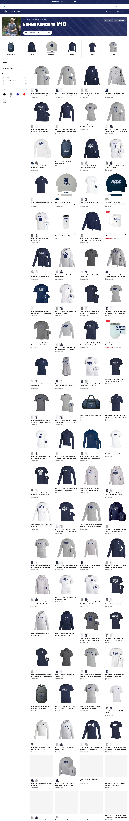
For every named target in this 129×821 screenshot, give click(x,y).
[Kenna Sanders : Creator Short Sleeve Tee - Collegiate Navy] (36, 236)
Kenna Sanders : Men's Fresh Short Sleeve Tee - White (116, 166)
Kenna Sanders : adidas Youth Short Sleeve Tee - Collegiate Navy (41, 312)
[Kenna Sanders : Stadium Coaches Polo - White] (32, 199)
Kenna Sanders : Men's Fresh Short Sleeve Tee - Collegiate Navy (41, 130)
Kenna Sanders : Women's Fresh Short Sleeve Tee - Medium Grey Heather (40, 566)
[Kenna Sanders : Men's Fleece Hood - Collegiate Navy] (61, 272)
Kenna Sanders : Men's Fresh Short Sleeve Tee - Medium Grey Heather (41, 94)
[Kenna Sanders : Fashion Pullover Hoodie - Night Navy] (61, 345)
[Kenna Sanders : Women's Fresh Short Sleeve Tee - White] (57, 526)
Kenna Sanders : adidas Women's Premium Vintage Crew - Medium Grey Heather (115, 276)
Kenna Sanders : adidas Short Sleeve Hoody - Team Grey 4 (39, 344)
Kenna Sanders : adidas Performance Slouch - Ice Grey (65, 203)
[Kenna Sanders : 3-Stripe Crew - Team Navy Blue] (82, 563)
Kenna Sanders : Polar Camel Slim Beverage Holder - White (65, 235)
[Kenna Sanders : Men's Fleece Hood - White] (86, 90)
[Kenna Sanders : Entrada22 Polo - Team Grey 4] (36, 381)
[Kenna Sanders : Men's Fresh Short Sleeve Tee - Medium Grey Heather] (32, 126)
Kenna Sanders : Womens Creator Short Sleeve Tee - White (90, 203)
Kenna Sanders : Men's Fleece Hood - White (64, 275)
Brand (3, 73)
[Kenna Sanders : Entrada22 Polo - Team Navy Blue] (86, 272)
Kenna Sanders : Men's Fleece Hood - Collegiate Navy (89, 94)
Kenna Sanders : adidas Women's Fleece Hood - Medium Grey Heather (65, 784)
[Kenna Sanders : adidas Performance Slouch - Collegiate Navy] (57, 199)
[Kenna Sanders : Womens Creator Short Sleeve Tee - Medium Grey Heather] (82, 199)
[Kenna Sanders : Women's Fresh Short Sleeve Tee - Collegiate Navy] (82, 381)
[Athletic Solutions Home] (4, 6)
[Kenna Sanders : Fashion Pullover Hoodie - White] (57, 345)
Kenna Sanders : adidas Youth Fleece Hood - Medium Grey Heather (114, 94)
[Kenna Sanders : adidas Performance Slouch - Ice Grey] (107, 199)
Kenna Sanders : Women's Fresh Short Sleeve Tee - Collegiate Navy (66, 530)
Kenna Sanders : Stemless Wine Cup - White (115, 344)
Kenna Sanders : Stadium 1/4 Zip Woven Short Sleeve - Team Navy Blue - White (115, 416)
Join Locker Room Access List (37, 32)
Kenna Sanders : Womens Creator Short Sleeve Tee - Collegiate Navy (41, 675)
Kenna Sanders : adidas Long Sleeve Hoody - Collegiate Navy (90, 457)
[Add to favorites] (125, 11)
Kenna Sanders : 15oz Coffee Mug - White (116, 235)
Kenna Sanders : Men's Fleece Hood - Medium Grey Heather (89, 489)
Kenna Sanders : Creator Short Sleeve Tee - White (40, 239)
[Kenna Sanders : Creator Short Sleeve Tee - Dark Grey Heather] (32, 236)
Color (3, 89)
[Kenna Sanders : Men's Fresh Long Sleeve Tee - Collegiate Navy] (57, 90)
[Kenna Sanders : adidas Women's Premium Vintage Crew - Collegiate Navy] (107, 272)
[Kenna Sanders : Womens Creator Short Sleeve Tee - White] (111, 308)
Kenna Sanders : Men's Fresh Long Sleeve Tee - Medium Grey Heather (66, 94)
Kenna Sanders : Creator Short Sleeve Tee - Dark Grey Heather (40, 421)
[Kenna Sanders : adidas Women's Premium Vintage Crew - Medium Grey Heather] (82, 236)
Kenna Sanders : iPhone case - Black (89, 780)
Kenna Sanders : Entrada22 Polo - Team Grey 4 (90, 275)
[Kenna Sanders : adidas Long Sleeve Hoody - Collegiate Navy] (32, 163)
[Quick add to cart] (50, 84)
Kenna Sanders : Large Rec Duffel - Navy (91, 416)
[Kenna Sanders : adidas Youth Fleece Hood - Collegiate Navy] (107, 90)
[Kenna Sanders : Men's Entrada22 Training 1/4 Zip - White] (57, 126)
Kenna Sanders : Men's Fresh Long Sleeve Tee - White (41, 525)
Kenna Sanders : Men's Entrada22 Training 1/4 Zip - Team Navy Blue (65, 130)
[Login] (121, 6)
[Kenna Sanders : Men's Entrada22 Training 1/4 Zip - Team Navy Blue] (32, 744)
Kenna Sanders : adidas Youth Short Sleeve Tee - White (114, 675)
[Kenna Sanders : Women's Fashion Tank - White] (61, 381)
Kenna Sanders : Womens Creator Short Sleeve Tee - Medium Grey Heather (90, 126)
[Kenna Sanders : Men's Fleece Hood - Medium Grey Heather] (82, 90)
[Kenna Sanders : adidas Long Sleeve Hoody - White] (86, 454)
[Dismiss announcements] (126, 2)
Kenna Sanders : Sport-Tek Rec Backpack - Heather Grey (40, 707)
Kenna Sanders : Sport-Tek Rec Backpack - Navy (65, 162)
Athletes (117, 11)
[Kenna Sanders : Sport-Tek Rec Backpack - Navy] (107, 781)
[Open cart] (125, 6)
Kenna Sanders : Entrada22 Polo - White (115, 712)
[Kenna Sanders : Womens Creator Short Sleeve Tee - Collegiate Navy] (86, 199)
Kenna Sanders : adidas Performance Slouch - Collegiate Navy (115, 203)
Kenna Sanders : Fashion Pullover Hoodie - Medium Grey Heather (65, 348)
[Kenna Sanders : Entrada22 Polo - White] (82, 272)
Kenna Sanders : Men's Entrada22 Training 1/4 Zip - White (40, 748)
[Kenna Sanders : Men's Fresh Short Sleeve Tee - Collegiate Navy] (36, 90)
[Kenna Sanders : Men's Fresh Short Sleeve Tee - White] (32, 90)
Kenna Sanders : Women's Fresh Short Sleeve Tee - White (90, 385)
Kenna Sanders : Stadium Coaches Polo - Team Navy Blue (41, 203)
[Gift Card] (116, 6)
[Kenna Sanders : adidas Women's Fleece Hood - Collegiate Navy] (57, 781)
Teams (106, 11)
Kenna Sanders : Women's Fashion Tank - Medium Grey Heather (66, 385)
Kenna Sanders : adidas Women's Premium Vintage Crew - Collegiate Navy (91, 239)
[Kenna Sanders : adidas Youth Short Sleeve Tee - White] (32, 308)
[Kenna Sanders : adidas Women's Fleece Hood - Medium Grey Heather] (107, 526)
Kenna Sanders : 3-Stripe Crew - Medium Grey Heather (90, 566)
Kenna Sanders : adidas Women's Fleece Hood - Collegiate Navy (115, 530)
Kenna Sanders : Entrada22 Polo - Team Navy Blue (40, 385)
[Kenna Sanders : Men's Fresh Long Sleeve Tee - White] (61, 90)
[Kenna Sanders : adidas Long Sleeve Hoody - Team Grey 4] (36, 163)
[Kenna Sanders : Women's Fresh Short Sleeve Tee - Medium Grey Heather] (86, 381)
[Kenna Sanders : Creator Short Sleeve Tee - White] (86, 308)
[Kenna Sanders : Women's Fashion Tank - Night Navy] (57, 381)
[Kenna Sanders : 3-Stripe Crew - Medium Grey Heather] (57, 817)
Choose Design (9, 68)
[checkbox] (3, 77)
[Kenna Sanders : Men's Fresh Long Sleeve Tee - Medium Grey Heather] (32, 272)
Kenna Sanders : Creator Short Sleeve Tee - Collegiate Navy (89, 312)
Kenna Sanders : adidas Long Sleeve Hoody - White (39, 166)
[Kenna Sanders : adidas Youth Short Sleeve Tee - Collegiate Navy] (107, 672)
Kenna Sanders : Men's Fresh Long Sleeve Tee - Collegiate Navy (41, 275)
